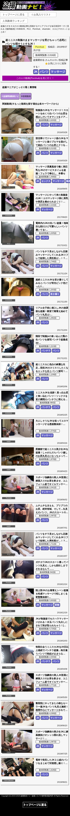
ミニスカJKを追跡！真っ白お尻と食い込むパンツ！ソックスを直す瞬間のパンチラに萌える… (52, 396)
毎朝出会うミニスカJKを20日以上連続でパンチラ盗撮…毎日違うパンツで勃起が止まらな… (52, 650)
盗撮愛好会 (39, 60)
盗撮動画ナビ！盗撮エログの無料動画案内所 (37, 796)
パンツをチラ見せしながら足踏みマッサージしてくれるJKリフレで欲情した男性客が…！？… (52, 254)
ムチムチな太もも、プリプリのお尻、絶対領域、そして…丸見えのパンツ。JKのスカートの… (52, 509)
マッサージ (58, 71)
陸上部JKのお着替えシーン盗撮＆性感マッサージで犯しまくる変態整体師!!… (52, 593)
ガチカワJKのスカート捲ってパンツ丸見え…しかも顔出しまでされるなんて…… (52, 565)
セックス (45, 181)
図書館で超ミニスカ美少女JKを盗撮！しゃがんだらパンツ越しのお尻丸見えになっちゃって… (52, 452)
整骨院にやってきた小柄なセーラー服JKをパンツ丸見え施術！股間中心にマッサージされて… (52, 706)
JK (36, 71)
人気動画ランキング (14, 20)
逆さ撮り (54, 294)
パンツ (44, 71)
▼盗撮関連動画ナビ (10, 96)
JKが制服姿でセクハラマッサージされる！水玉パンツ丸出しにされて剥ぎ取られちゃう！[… (52, 622)
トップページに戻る (14, 14)
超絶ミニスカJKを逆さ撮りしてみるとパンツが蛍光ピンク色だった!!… (52, 283)
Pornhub (39, 47)
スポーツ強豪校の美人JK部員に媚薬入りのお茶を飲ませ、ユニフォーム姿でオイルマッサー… (52, 480)
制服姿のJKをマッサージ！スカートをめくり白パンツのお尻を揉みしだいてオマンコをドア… (52, 113)
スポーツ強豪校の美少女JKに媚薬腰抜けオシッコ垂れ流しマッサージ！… (52, 735)
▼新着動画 (26, 96)
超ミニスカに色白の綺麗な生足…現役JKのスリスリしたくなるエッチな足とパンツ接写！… (52, 367)
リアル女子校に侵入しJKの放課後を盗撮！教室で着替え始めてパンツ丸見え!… (52, 311)
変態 (57, 605)
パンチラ (45, 350)
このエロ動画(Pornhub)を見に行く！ (35, 78)
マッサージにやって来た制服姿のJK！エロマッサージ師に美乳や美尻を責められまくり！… (52, 198)
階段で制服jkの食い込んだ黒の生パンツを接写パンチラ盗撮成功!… (52, 339)
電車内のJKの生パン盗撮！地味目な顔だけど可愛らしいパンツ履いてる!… (52, 226)
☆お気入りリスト (41, 14)
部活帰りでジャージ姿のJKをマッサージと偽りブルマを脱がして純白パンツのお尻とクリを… (52, 141)
